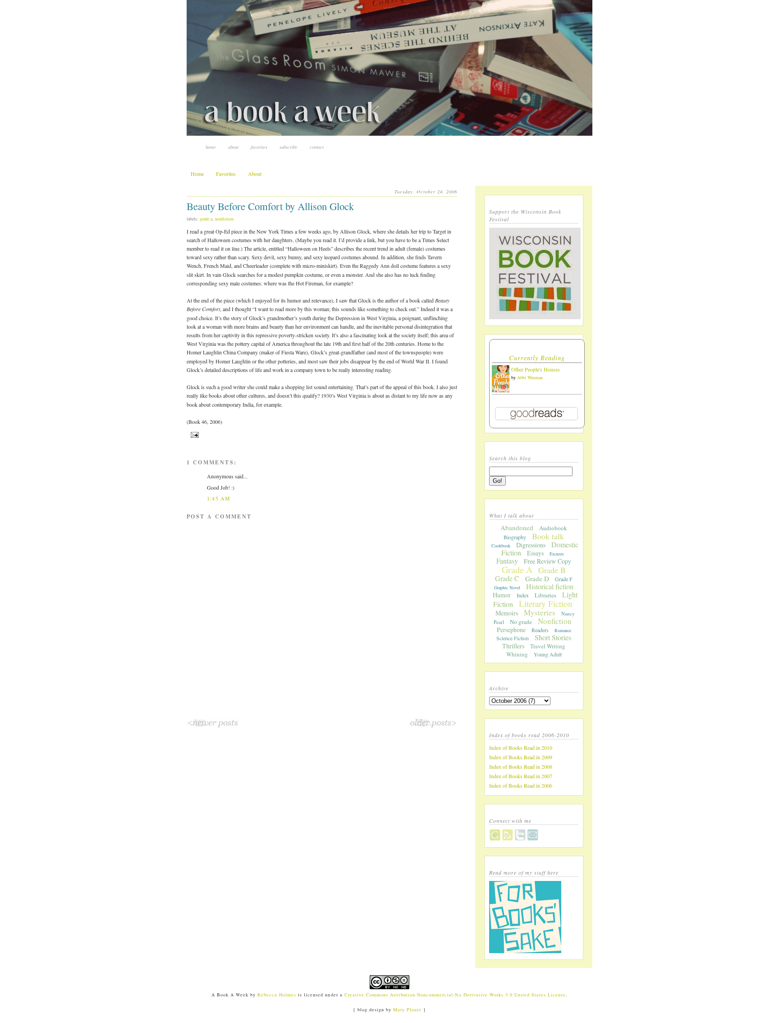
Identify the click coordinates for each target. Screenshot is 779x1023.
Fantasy (507, 560)
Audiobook (553, 528)
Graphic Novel (507, 587)
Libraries (545, 595)
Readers (540, 629)
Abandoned (516, 527)
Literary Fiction (546, 603)
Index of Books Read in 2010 (520, 747)
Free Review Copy (547, 561)
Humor (502, 595)
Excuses (557, 553)
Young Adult (548, 654)
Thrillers (513, 646)
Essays (535, 553)
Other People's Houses (535, 369)
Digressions (530, 545)
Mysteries (539, 612)
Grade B (552, 569)
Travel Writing (547, 646)
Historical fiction (549, 586)
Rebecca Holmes (276, 994)
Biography (515, 537)
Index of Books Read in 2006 (520, 785)
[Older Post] (433, 725)
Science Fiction (512, 638)
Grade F (564, 579)
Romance (562, 630)
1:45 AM (218, 498)
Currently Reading (537, 357)
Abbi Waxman (530, 377)
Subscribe (289, 146)
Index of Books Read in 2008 (520, 766)
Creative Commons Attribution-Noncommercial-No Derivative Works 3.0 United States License (455, 994)
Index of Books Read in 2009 (520, 757)
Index (523, 595)
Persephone (511, 629)
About (233, 146)
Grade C (507, 578)
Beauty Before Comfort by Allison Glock (270, 206)
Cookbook (500, 545)
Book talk (548, 536)
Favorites (259, 146)
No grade (521, 622)
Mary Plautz (407, 1009)
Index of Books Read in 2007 (520, 776)
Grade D (537, 578)
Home (211, 146)
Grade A (206, 219)
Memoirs (506, 613)
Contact (317, 146)
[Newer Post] (212, 725)
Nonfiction (224, 219)
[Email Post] (194, 434)
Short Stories (553, 637)
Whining (517, 654)
